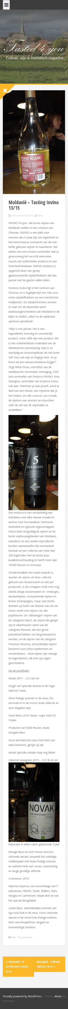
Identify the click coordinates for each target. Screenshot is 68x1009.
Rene (40, 215)
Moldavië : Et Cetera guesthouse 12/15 (17, 966)
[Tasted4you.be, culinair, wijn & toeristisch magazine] (34, 49)
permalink (26, 937)
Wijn (13, 937)
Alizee (58, 996)
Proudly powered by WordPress (22, 996)
